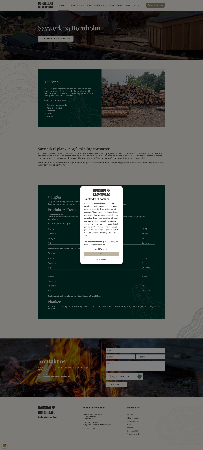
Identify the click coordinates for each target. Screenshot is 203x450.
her (104, 245)
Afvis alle (101, 259)
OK (101, 254)
